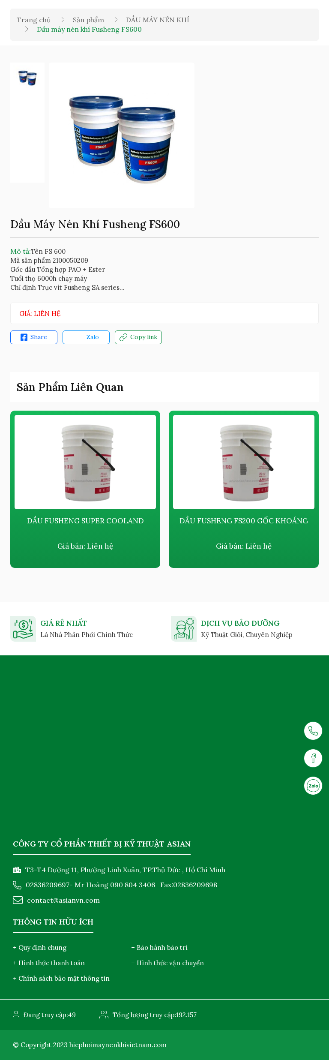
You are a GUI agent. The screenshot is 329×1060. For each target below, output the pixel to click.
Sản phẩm (88, 19)
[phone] (313, 730)
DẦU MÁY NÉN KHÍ (157, 19)
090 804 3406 (132, 884)
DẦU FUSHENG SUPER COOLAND (138, 520)
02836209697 (47, 884)
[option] (27, 78)
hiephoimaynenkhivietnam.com (118, 1045)
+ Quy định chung (39, 947)
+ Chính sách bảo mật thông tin (61, 978)
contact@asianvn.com (63, 900)
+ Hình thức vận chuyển (167, 963)
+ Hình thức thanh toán (49, 963)
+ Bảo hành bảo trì (159, 947)
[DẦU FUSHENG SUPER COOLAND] (137, 462)
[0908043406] (313, 785)
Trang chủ (34, 19)
